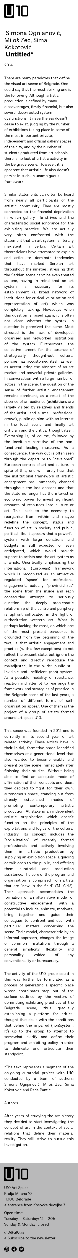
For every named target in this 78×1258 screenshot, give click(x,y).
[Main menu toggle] (68, 11)
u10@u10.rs (14, 1232)
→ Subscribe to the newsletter (29, 1238)
